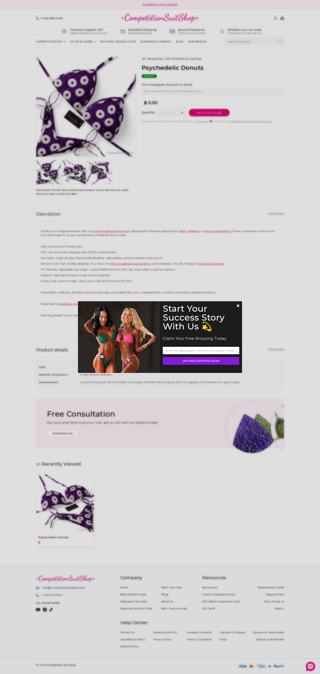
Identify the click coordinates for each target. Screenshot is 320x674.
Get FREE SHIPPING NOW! (201, 361)
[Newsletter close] (238, 306)
